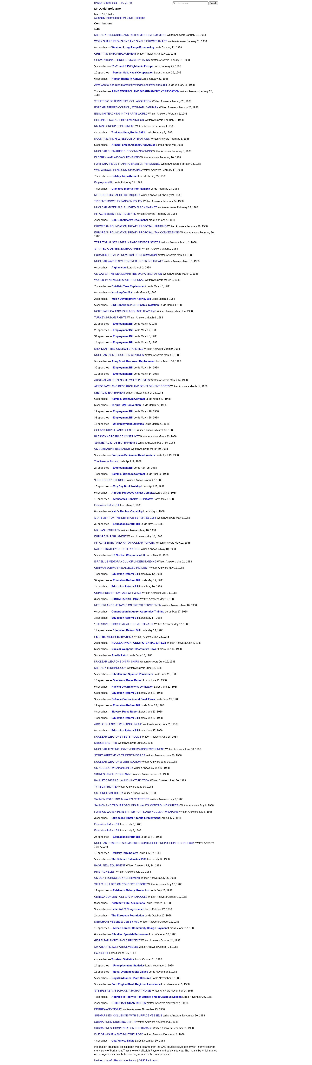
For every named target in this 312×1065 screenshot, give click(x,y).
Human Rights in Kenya (126, 78)
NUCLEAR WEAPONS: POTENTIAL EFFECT (138, 642)
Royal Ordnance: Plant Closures (131, 978)
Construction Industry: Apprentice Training (137, 611)
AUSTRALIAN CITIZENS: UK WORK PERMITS (122, 380)
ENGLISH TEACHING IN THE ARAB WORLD (121, 113)
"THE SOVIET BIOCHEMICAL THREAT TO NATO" (124, 624)
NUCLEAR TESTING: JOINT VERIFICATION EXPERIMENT (129, 749)
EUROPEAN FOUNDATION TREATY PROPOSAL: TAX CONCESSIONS (137, 232)
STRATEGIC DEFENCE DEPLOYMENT (118, 248)
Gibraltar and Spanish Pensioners (132, 674)
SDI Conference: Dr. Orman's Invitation (135, 305)
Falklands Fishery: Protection (131, 890)
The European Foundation (127, 915)
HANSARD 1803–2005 (105, 3)
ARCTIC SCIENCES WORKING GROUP (118, 724)
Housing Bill (101, 953)
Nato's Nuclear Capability (127, 511)
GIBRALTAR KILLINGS (125, 599)
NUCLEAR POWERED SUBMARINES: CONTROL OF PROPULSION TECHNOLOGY (144, 843)
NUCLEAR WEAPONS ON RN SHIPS (116, 661)
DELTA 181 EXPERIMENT (109, 392)
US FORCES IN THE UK (108, 793)
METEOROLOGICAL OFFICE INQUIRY (117, 195)
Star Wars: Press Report (128, 680)
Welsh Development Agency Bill (131, 298)
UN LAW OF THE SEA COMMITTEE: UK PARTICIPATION (128, 273)
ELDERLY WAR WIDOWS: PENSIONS (117, 157)
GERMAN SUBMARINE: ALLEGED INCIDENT (121, 567)
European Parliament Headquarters (133, 455)
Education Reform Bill (106, 505)
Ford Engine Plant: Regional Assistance (136, 984)
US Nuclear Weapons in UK (128, 555)
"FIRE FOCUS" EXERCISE (110, 480)
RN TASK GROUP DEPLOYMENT (114, 126)
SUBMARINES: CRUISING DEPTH (115, 1022)
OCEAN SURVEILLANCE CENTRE (115, 430)
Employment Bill (103, 182)
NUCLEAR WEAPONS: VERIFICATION (117, 761)
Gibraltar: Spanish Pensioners (130, 934)
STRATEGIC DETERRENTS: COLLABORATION (122, 101)
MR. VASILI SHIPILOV (107, 530)
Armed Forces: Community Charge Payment (140, 928)
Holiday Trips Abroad (124, 176)
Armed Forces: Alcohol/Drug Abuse (133, 145)
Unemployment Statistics (128, 424)
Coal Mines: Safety (122, 1040)
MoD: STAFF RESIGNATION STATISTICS (118, 348)
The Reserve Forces (106, 461)
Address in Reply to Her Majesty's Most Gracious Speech (146, 996)
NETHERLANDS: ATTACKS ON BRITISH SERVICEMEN (127, 605)
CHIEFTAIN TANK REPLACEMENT (115, 53)
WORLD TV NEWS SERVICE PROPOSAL (119, 280)
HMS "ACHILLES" (105, 871)
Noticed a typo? (103, 1060)
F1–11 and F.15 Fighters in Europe (132, 66)
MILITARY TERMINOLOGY (110, 668)
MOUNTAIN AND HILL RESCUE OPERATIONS (122, 138)
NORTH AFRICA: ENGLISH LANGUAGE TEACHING (125, 311)
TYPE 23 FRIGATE (105, 786)
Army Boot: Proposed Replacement (133, 361)
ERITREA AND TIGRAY (108, 1009)
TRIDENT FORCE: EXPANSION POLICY (118, 201)
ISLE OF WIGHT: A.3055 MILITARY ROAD (118, 1034)
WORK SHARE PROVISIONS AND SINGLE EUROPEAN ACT (130, 41)
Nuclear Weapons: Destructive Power (134, 649)
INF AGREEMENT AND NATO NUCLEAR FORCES (124, 542)
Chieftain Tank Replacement (128, 286)
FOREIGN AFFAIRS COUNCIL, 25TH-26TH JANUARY (126, 107)
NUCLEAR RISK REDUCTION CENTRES (119, 355)
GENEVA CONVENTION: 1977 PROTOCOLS (120, 896)
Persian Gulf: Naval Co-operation (133, 72)
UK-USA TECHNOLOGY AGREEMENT (117, 878)
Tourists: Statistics (122, 959)
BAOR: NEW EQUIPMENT (109, 865)
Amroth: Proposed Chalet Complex (133, 492)
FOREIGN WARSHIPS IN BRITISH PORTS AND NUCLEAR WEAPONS (136, 811)
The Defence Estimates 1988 (128, 859)
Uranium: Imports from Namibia (130, 188)
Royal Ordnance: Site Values (130, 971)
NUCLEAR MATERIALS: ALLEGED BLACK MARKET (125, 207)
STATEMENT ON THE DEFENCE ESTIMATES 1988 (125, 517)
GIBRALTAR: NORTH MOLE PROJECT (117, 940)
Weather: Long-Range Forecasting (132, 47)
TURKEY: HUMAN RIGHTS (110, 317)
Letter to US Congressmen (127, 909)
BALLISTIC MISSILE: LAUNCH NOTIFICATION (122, 780)
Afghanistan (119, 267)
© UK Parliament (148, 1060)
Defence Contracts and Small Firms (133, 699)
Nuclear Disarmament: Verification (132, 686)
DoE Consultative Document (129, 220)
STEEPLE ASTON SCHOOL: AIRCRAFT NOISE (122, 990)
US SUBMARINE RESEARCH (112, 448)
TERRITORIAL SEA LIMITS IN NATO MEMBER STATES (127, 242)
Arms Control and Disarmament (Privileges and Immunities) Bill (130, 85)
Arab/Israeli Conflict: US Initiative (133, 499)
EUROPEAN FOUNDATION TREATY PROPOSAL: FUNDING (130, 226)
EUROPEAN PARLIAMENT (110, 536)
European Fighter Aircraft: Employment (135, 818)
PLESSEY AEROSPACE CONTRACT (116, 436)
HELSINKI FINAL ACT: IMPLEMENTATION (119, 120)
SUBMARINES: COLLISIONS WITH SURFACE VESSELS (128, 1015)
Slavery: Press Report (124, 711)
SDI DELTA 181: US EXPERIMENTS (115, 442)
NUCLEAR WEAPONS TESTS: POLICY (117, 736)
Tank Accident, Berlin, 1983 (128, 132)
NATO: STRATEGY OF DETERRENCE (117, 549)
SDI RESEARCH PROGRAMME (113, 774)
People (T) (126, 3)
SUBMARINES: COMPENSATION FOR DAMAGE (123, 1028)
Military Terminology (125, 853)
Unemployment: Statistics (129, 965)
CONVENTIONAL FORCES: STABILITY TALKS (122, 60)
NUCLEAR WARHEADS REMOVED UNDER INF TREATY (128, 261)
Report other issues (125, 1060)
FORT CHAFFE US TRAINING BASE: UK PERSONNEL (127, 163)
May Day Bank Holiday (127, 486)
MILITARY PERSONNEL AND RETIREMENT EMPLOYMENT (130, 35)
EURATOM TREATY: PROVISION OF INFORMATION (125, 255)
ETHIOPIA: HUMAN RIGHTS (128, 1003)
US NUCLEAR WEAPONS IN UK (113, 768)
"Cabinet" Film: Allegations (128, 903)
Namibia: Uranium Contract (128, 398)
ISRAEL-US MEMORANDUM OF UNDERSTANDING (125, 561)
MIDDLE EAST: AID (105, 742)
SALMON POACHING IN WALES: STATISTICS (121, 799)
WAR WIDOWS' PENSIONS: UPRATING (118, 170)
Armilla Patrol (119, 655)
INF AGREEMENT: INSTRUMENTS (115, 213)
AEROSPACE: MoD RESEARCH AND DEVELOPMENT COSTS (132, 386)
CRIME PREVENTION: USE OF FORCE (118, 592)
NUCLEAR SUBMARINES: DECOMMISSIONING (123, 151)
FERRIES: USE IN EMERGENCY (114, 636)
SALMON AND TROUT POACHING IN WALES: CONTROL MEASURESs (137, 805)
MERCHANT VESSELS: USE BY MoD (116, 921)
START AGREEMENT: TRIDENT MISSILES (119, 755)
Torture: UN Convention (126, 405)
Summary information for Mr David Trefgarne (119, 17)
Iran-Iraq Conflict (121, 292)
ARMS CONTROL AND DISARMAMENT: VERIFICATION (145, 91)
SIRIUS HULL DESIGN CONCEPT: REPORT (120, 884)
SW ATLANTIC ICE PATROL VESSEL (116, 946)
